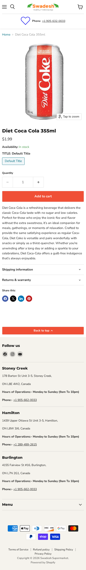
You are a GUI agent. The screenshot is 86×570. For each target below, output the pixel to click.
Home (6, 34)
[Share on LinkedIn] (21, 299)
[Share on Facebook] (5, 299)
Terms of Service (18, 549)
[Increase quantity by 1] (38, 182)
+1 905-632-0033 (53, 21)
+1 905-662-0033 (25, 400)
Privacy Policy (43, 554)
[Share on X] (13, 299)
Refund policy (41, 549)
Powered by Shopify (43, 562)
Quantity (7, 173)
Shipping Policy (63, 549)
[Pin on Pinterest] (29, 299)
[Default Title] (14, 166)
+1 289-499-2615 (25, 444)
